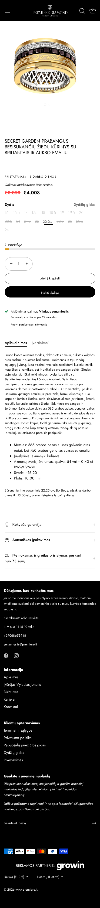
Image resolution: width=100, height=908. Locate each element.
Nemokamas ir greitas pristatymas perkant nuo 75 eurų (43, 558)
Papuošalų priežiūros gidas (25, 745)
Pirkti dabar (50, 293)
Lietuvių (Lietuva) (48, 877)
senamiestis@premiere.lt (20, 644)
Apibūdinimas (16, 342)
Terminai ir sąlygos (18, 730)
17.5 (34, 212)
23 (70, 221)
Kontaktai (11, 706)
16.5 (16, 212)
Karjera (9, 699)
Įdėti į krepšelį (50, 278)
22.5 (60, 221)
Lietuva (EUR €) (14, 877)
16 (7, 212)
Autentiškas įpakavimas (30, 539)
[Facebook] (6, 655)
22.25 (47, 221)
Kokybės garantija (26, 524)
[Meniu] (7, 11)
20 (81, 212)
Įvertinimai (40, 342)
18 (43, 212)
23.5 (79, 221)
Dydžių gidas (84, 204)
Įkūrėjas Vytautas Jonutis (22, 684)
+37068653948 (15, 635)
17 (25, 212)
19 (62, 212)
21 (18, 221)
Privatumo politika (18, 737)
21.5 (27, 221)
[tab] (18, 343)
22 (37, 221)
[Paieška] (82, 11)
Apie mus (11, 677)
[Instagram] (16, 655)
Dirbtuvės (11, 692)
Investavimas (13, 760)
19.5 (71, 212)
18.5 (52, 212)
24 (7, 230)
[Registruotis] (94, 823)
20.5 (8, 221)
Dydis (50, 204)
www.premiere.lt (26, 889)
